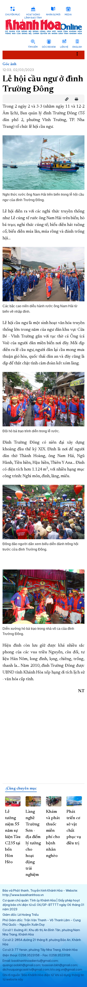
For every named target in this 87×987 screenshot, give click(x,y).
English (77, 47)
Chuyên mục (12, 14)
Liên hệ (64, 47)
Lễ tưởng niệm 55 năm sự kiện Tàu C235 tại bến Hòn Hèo (12, 837)
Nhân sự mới (53, 14)
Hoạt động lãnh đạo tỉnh (33, 16)
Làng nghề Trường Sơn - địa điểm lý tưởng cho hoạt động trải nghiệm (33, 843)
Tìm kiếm (33, 47)
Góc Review (49, 47)
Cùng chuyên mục (22, 789)
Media (68, 14)
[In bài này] (75, 99)
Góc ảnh (9, 64)
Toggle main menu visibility (79, 53)
